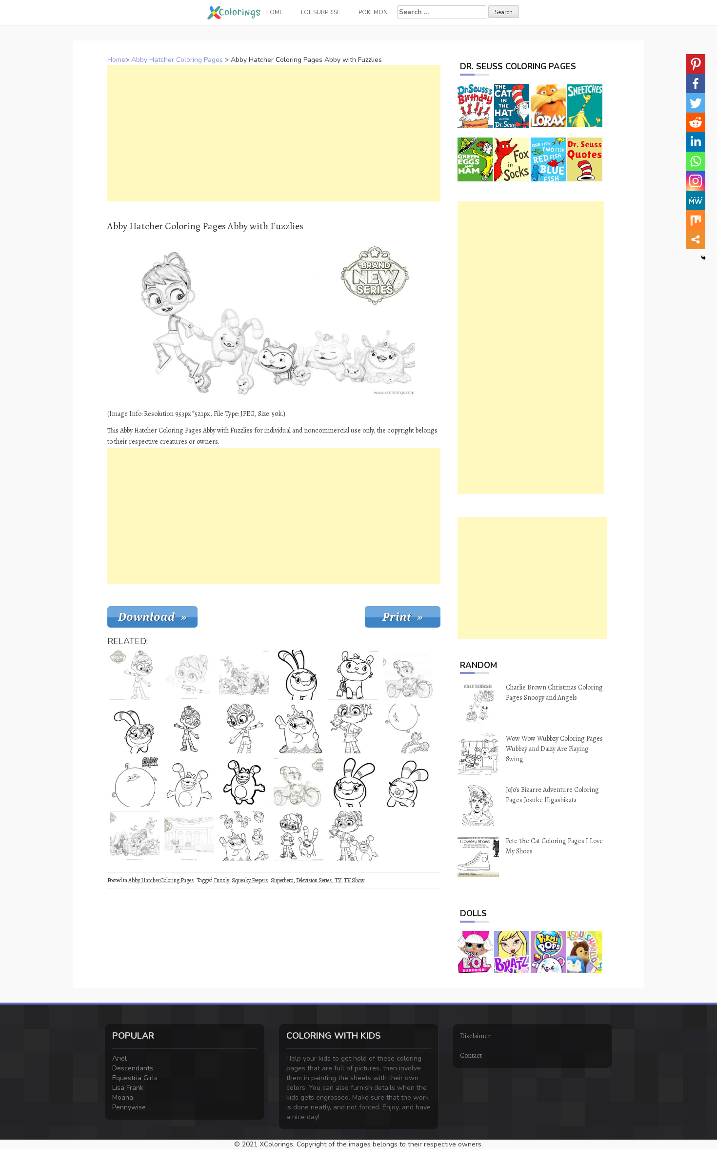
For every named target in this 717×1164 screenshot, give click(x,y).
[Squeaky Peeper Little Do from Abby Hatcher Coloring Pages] (408, 782)
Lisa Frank (127, 1087)
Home (116, 59)
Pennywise (129, 1107)
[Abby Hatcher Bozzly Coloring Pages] (244, 782)
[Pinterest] (695, 64)
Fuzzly (221, 880)
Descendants (132, 1068)
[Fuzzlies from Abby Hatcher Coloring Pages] (244, 836)
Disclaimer (475, 1036)
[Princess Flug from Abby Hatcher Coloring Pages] (298, 728)
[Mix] (695, 220)
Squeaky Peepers (250, 880)
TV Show (354, 880)
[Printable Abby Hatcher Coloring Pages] (134, 675)
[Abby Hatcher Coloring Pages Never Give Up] (244, 728)
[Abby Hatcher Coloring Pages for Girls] (189, 836)
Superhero (282, 880)
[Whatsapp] (695, 161)
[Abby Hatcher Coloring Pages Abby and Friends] (244, 675)
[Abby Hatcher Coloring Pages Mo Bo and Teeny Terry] (408, 728)
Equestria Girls (135, 1078)
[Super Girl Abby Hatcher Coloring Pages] (189, 728)
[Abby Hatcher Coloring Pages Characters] (134, 836)
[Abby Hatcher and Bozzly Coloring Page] (298, 836)
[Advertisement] (273, 133)
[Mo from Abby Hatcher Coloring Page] (353, 675)
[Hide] (703, 258)
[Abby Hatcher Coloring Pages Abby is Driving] (408, 675)
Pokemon (373, 12)
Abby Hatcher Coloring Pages (177, 59)
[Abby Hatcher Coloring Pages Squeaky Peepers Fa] (134, 728)
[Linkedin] (695, 142)
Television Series (314, 880)
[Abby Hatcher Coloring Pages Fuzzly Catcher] (298, 782)
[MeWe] (695, 200)
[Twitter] (695, 103)
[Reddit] (695, 122)
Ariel (119, 1058)
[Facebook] (695, 83)
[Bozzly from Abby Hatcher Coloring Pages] (189, 782)
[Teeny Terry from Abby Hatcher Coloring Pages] (134, 782)
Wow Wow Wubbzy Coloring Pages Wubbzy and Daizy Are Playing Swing (554, 749)
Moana (122, 1097)
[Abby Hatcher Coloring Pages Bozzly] (353, 836)
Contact (471, 1055)
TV (338, 880)
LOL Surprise (320, 12)
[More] (695, 239)
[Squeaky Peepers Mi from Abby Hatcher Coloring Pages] (298, 675)
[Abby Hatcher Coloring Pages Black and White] (189, 675)
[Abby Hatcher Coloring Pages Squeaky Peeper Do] (353, 782)
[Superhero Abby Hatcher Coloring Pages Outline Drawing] (353, 728)
